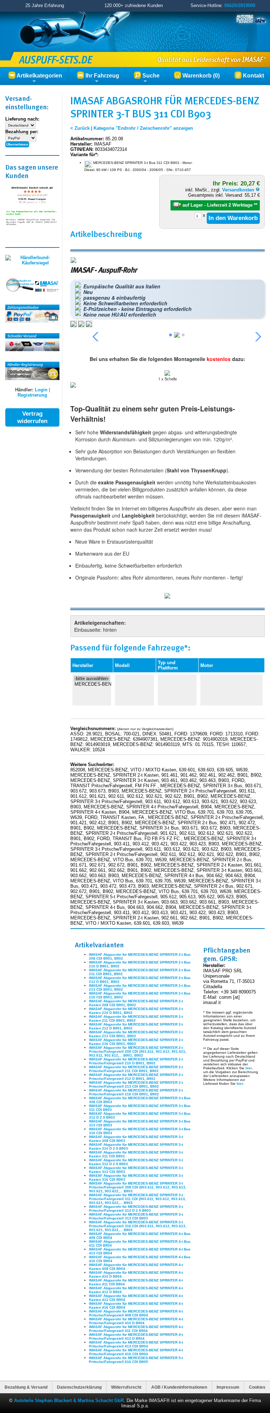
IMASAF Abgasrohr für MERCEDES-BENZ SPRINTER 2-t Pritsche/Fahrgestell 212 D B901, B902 (136, 1077)
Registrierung (32, 395)
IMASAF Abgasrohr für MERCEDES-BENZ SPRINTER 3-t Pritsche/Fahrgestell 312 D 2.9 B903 (136, 1208)
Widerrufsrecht (126, 1387)
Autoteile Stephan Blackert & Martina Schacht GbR (69, 1400)
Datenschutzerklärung (79, 1387)
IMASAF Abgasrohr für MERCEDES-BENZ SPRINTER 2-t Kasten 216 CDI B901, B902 (136, 1042)
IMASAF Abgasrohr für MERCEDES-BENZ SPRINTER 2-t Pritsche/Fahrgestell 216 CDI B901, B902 (136, 1092)
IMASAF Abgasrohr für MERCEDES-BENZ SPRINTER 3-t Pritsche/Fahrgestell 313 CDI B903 (136, 1216)
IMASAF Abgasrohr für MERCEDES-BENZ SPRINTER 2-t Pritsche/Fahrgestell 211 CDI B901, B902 (136, 1069)
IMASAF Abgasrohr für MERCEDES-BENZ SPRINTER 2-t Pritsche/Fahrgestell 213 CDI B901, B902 (136, 1084)
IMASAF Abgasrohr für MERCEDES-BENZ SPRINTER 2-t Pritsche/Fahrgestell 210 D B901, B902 (136, 1061)
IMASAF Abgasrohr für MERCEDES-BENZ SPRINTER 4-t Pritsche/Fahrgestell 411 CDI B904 (136, 1329)
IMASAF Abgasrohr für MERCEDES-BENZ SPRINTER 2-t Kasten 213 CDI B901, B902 (136, 1034)
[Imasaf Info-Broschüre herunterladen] (167, 596)
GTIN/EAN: (82, 149)
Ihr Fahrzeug (101, 76)
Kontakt (253, 76)
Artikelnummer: (87, 138)
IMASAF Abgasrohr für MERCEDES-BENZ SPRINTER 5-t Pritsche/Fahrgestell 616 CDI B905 (136, 1360)
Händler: (24, 389)
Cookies (257, 1387)
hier (248, 1068)
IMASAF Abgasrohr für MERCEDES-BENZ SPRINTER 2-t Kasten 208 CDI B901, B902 (136, 1003)
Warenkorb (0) (200, 76)
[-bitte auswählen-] (92, 678)
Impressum (228, 1387)
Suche (150, 76)
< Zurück (80, 128)
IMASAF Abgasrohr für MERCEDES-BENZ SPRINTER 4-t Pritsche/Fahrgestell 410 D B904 (136, 1321)
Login (41, 389)
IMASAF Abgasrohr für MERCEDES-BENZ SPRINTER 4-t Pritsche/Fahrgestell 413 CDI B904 (136, 1344)
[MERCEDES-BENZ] (92, 684)
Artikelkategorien (38, 76)
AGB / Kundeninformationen (179, 1387)
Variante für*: (84, 154)
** (255, 205)
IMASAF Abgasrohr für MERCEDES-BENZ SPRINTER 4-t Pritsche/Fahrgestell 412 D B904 (136, 1336)
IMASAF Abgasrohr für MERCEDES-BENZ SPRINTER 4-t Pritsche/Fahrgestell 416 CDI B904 (136, 1352)
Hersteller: (81, 144)
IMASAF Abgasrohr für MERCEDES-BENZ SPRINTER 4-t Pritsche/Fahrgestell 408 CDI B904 (136, 1313)
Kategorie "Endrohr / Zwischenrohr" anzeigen (143, 128)
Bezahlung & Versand (26, 1387)
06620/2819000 (239, 5)
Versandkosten (239, 189)
